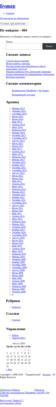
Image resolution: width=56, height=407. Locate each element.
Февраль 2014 (19, 130)
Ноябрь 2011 (18, 197)
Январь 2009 (18, 289)
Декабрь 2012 (19, 162)
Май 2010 (17, 246)
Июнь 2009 (17, 275)
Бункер (7, 6)
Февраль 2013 (19, 157)
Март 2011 (17, 219)
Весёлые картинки (15, 77)
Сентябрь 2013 (19, 138)
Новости (16, 307)
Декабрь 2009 (19, 259)
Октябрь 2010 (19, 232)
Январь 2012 (18, 192)
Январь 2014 (18, 132)
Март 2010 (17, 251)
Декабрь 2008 (19, 291)
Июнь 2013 (17, 146)
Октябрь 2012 (19, 167)
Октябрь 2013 (19, 135)
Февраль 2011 (19, 221)
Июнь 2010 (17, 243)
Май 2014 (17, 122)
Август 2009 (18, 270)
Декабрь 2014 (19, 111)
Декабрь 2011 (19, 194)
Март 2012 (17, 186)
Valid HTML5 (19, 338)
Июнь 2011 (17, 211)
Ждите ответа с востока (18, 63)
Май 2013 (17, 149)
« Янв (9, 369)
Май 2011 (17, 213)
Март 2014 (17, 127)
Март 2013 (17, 154)
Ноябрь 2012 (18, 165)
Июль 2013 (17, 143)
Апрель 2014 (18, 124)
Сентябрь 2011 (19, 202)
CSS (47, 392)
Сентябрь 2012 (19, 170)
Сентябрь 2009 (19, 267)
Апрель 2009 (18, 281)
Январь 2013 (18, 159)
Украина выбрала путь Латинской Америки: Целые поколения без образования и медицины (30, 73)
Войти (15, 335)
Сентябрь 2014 (19, 113)
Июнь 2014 (17, 119)
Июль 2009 (17, 273)
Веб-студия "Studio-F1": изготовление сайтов (12, 401)
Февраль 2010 (19, 254)
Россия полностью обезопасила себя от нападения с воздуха (26, 67)
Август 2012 (18, 173)
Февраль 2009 (19, 286)
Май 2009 (17, 278)
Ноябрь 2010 (18, 229)
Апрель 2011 (18, 216)
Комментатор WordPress (24, 90)
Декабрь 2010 (19, 227)
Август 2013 (18, 140)
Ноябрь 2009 (18, 262)
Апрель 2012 (18, 184)
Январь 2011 (18, 224)
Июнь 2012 (17, 178)
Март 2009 (17, 283)
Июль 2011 (17, 208)
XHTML (4, 395)
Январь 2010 (18, 256)
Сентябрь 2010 (19, 235)
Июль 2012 (17, 176)
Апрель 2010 (18, 248)
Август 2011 (18, 205)
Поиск (9, 41)
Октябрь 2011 (19, 200)
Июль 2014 (17, 116)
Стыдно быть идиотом (17, 61)
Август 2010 (18, 238)
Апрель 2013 (18, 151)
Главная (10, 13)
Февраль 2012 (19, 189)
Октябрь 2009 (19, 264)
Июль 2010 (17, 240)
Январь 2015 (18, 108)
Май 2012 (17, 181)
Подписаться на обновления (14, 18)
